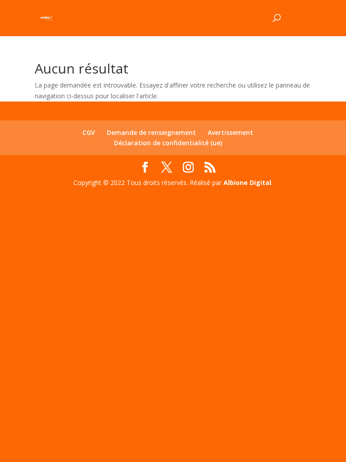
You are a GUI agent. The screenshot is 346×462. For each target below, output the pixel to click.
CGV (88, 132)
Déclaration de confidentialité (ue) (168, 143)
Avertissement (230, 132)
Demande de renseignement (151, 132)
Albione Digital (247, 182)
